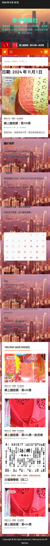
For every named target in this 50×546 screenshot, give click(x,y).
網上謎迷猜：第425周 (17, 390)
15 (31, 246)
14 (25, 246)
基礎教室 (13, 475)
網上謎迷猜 (20, 118)
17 (43, 246)
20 (19, 252)
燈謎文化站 (7, 118)
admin (24, 127)
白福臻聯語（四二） (17, 479)
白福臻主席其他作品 (34, 475)
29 (31, 258)
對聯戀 (19, 475)
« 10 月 (7, 265)
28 (25, 258)
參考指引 (7, 475)
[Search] (41, 51)
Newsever (37, 539)
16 (37, 246)
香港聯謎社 (25, 20)
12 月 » (17, 265)
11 (7, 246)
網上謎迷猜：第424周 (18, 524)
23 (37, 252)
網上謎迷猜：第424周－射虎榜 (25, 45)
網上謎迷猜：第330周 (17, 123)
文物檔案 (25, 475)
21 (25, 252)
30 (37, 258)
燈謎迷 (13, 118)
